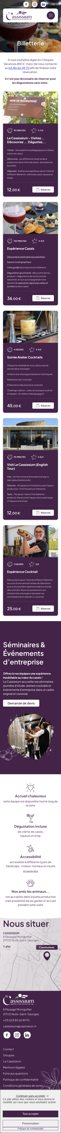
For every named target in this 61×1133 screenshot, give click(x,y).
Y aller (7, 946)
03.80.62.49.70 (19, 68)
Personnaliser (30, 1123)
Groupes (8, 1055)
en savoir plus (30, 871)
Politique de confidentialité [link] (30, 1128)
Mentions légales (14, 1067)
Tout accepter (31, 1113)
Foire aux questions (15, 1073)
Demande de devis (21, 703)
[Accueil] (19, 15)
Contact (8, 1049)
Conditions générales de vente (23, 1085)
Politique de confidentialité (20, 1079)
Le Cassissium (12, 1061)
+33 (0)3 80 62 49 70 (16, 1020)
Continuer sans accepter (30, 1096)
